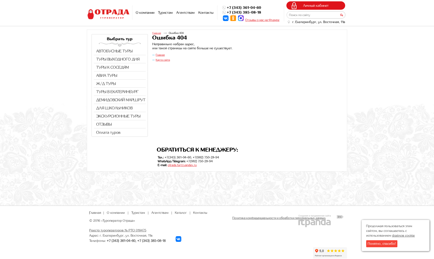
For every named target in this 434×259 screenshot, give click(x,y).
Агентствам (159, 213)
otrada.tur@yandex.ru (182, 165)
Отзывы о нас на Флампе (262, 20)
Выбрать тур (119, 39)
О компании (116, 213)
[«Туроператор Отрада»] (108, 14)
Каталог (181, 213)
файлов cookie (403, 235)
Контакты (200, 213)
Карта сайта (163, 59)
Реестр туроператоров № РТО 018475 (117, 230)
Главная (156, 33)
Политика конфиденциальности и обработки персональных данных (279, 218)
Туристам (138, 213)
